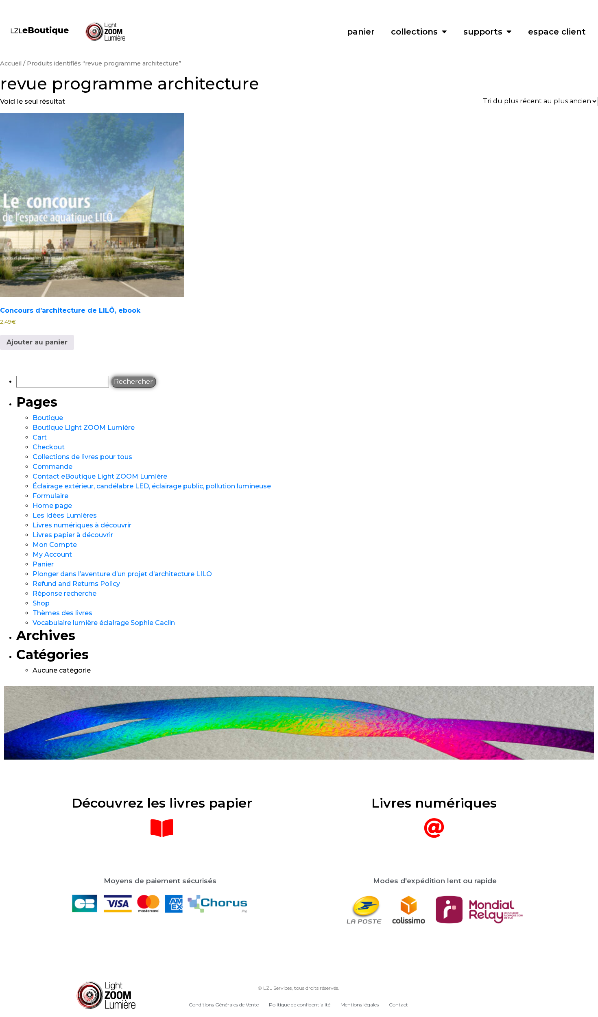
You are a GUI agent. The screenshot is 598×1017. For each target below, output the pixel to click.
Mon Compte (55, 545)
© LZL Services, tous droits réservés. (298, 988)
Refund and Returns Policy (76, 584)
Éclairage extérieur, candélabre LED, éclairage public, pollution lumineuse (152, 486)
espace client (557, 32)
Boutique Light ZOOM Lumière (84, 427)
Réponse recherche (64, 593)
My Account (52, 554)
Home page (52, 506)
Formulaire (50, 496)
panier (361, 32)
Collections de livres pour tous (82, 457)
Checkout (49, 447)
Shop (41, 603)
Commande (52, 466)
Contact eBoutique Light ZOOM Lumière (100, 476)
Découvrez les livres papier (162, 803)
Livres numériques (434, 803)
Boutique (48, 418)
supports (482, 32)
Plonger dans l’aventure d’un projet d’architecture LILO (122, 574)
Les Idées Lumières (65, 515)
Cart (40, 437)
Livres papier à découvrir (73, 535)
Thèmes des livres (62, 613)
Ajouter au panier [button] (37, 342)
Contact (398, 1005)
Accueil (11, 63)
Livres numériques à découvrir (82, 525)
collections (414, 32)
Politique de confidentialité (299, 1005)
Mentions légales (359, 1005)
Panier (43, 564)
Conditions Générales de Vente (224, 1005)
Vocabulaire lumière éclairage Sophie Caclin (104, 623)
